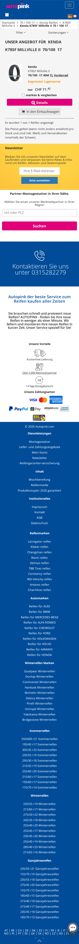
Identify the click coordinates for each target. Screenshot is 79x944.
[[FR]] (75, 16)
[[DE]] (70, 16)
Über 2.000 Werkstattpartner (39, 373)
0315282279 (48, 272)
